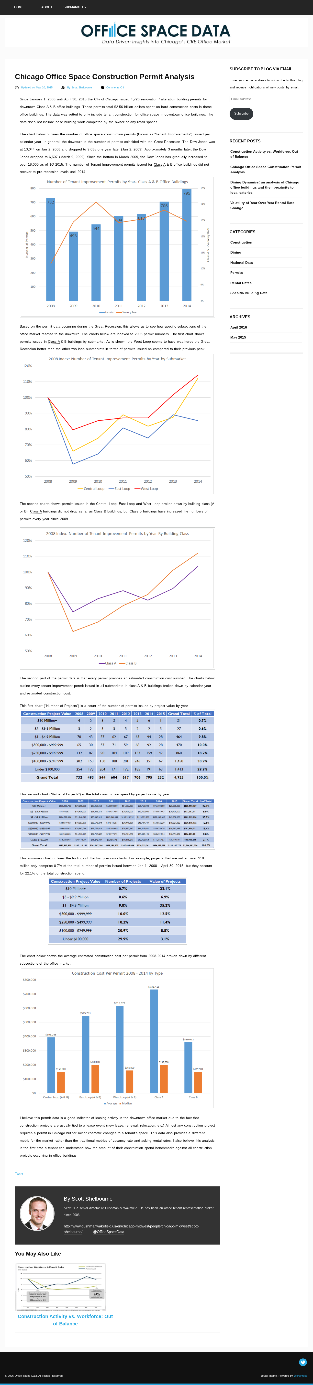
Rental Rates (241, 283)
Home (19, 7)
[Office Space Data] (156, 45)
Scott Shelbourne (82, 87)
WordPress (300, 1375)
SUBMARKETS (75, 7)
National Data (241, 263)
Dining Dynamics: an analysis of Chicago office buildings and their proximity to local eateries (264, 187)
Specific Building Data (249, 293)
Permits (236, 273)
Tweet (19, 1174)
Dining (235, 252)
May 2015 (238, 337)
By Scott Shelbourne (88, 1199)
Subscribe (241, 113)
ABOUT (46, 7)
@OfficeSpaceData (108, 1232)
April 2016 (238, 327)
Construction (241, 242)
